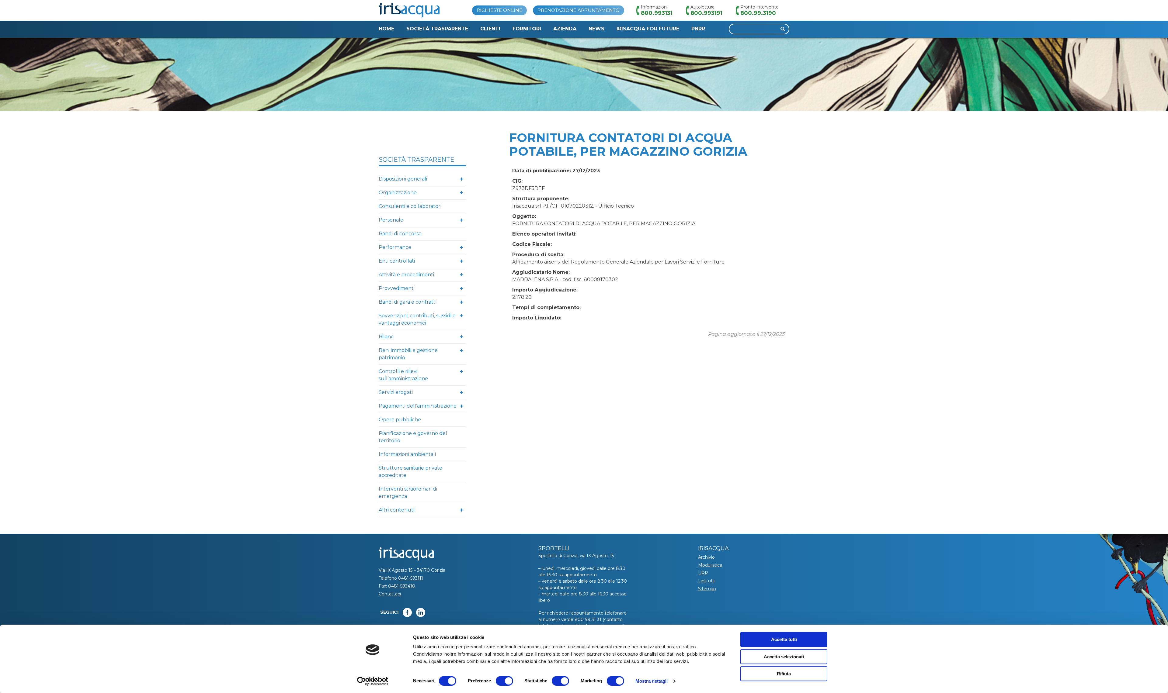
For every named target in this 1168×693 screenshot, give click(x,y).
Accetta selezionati (784, 656)
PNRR (698, 29)
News (596, 29)
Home (386, 29)
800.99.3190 (758, 13)
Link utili (706, 581)
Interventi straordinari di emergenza (408, 492)
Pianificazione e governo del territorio (413, 436)
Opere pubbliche (400, 419)
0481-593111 (410, 578)
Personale (391, 220)
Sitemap (707, 588)
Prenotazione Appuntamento (578, 10)
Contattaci (390, 594)
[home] (409, 10)
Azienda (564, 29)
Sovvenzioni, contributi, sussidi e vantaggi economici (417, 319)
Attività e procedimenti (406, 275)
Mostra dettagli (651, 681)
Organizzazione (398, 192)
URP (703, 573)
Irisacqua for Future (648, 29)
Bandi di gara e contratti (407, 302)
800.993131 (657, 13)
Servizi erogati (396, 392)
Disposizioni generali (403, 179)
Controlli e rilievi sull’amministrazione (403, 374)
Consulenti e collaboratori (410, 206)
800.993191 (706, 13)
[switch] (504, 681)
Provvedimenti (397, 288)
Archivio (706, 557)
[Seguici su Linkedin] (420, 612)
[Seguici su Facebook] (407, 612)
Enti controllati (397, 261)
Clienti (490, 29)
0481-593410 (401, 586)
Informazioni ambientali (407, 454)
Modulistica (710, 565)
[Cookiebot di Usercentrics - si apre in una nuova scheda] (372, 681)
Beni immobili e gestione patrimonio (408, 353)
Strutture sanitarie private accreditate (410, 471)
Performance (395, 247)
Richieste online (499, 10)
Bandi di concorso (400, 233)
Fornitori (527, 29)
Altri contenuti (396, 510)
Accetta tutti (784, 639)
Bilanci (387, 337)
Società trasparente (437, 29)
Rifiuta (784, 673)
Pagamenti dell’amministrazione (418, 406)
